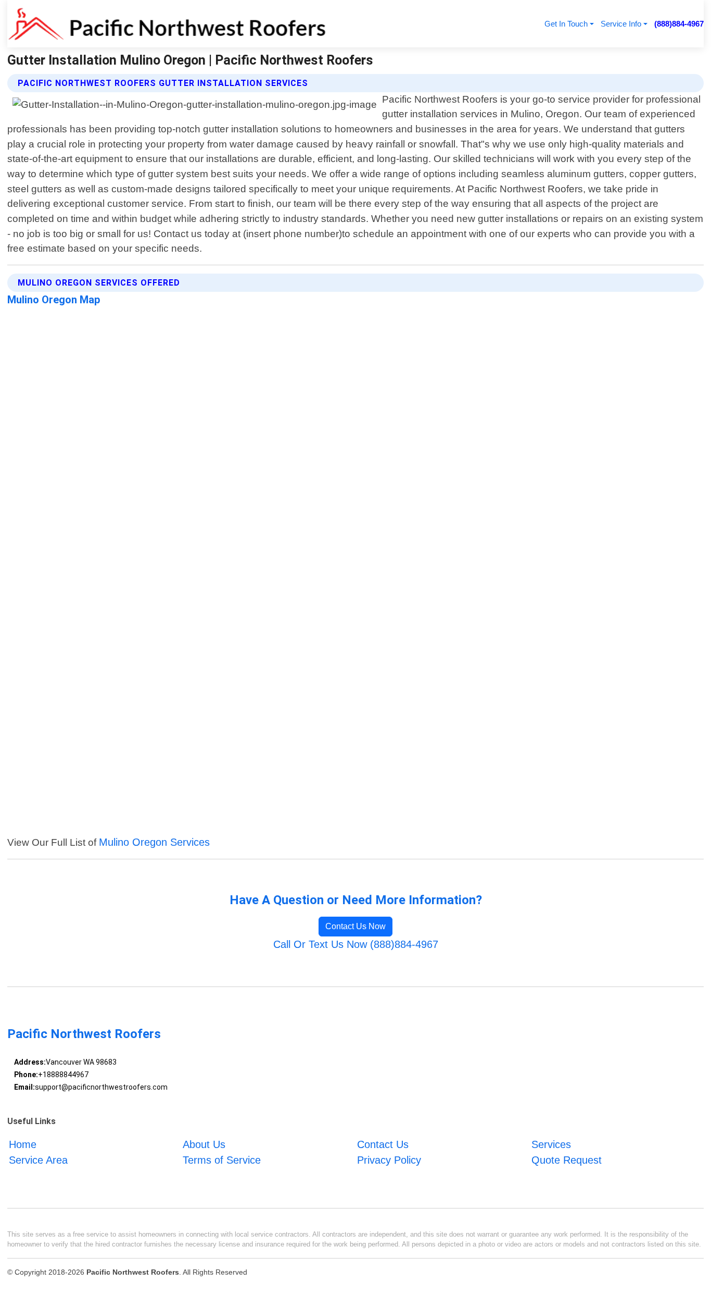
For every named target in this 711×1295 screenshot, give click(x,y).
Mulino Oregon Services (154, 842)
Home (22, 1144)
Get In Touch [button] (566, 23)
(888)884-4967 (679, 23)
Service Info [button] (621, 23)
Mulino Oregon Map (53, 299)
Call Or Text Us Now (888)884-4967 (355, 944)
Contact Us (383, 1144)
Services (551, 1144)
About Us (204, 1144)
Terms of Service (222, 1160)
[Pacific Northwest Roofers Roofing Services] (167, 23)
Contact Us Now (355, 926)
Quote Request (566, 1160)
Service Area (38, 1160)
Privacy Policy (389, 1160)
